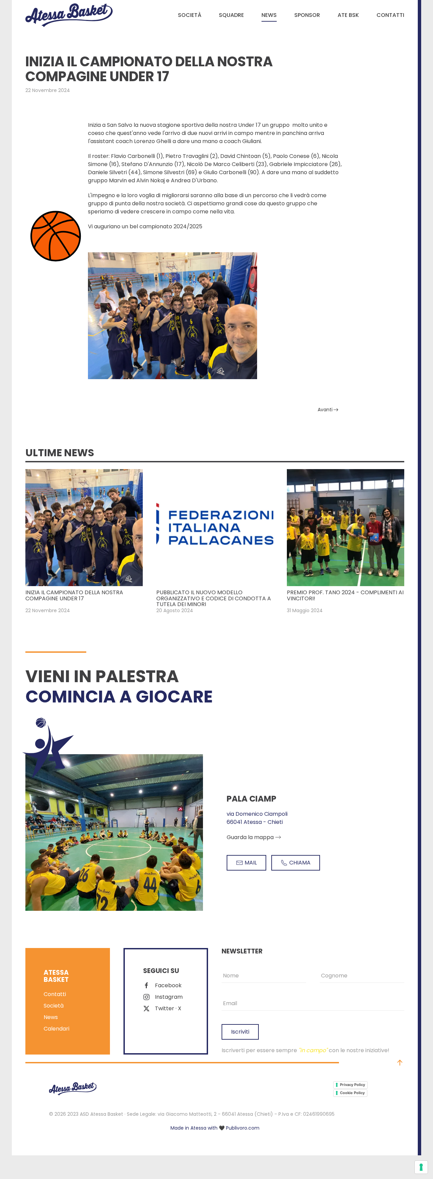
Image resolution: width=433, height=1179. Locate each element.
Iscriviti (240, 1032)
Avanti (325, 409)
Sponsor (307, 15)
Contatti (390, 15)
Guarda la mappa (250, 837)
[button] (399, 1062)
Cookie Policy (352, 1092)
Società (189, 15)
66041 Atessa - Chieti (255, 822)
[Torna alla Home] (69, 15)
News (269, 15)
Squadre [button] (231, 15)
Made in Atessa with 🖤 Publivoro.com (214, 1128)
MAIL (251, 862)
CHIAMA (300, 862)
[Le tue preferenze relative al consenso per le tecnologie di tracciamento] (421, 1167)
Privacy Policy (352, 1084)
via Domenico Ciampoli (257, 814)
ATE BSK (348, 15)
